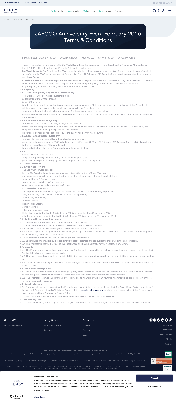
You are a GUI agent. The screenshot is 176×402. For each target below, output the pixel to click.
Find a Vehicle (166, 334)
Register (168, 344)
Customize (153, 386)
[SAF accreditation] (161, 354)
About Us (87, 325)
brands (73, 11)
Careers (86, 330)
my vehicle (90, 11)
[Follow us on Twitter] (160, 3)
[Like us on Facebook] (154, 3)
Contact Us (167, 325)
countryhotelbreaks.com (91, 290)
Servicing (119, 11)
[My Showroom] (154, 10)
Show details (39, 397)
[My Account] (163, 10)
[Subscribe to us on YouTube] (167, 3)
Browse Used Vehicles (13, 325)
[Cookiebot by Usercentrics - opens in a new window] (16, 397)
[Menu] (169, 10)
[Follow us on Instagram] (157, 3)
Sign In (169, 339)
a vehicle (57, 11)
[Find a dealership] (158, 10)
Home (6, 20)
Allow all (154, 378)
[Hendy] (10, 11)
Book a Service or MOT (54, 325)
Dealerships (167, 330)
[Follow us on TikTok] (170, 3)
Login (85, 335)
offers (105, 11)
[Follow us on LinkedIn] (164, 3)
